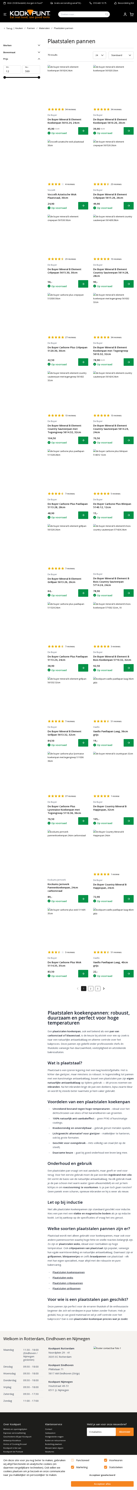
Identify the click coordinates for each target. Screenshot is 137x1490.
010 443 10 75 (99, 3)
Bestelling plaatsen (53, 1444)
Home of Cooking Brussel (15, 1444)
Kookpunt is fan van (12, 1448)
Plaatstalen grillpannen (67, 1288)
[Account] (125, 14)
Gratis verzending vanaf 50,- (68, 3)
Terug (9, 28)
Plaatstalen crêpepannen (68, 1283)
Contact (48, 1429)
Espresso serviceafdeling (14, 1433)
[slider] (4, 77)
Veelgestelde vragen (54, 1436)
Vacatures (49, 1451)
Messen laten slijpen (54, 1448)
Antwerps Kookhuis (12, 1440)
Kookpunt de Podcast (13, 1451)
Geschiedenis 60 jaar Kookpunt (17, 1436)
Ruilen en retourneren (55, 1440)
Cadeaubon (50, 1433)
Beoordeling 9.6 (126, 3)
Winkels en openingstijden (15, 1429)
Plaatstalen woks (63, 1277)
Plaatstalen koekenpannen (69, 1272)
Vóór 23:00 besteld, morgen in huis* (25, 3)
